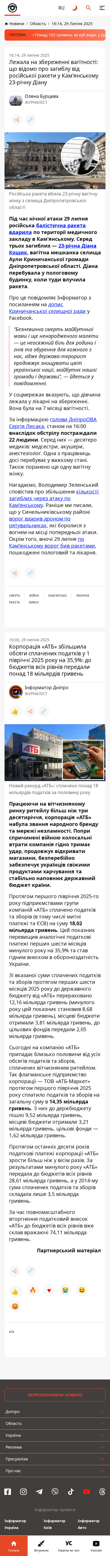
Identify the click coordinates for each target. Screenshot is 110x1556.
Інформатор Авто (89, 1524)
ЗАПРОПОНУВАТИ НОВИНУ (55, 1395)
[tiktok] (70, 1491)
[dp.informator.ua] (12, 8)
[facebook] (7, 1491)
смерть (14, 596)
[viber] (55, 1491)
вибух (34, 602)
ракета (14, 602)
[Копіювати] (30, 119)
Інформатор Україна (15, 1524)
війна (34, 596)
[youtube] (86, 1491)
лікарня (82, 596)
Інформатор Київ (54, 1524)
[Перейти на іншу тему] (75, 8)
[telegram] (39, 1491)
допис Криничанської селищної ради (47, 307)
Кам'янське (57, 596)
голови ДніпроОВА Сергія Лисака (53, 422)
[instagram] (23, 1491)
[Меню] (102, 8)
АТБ (11, 1332)
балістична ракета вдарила (47, 228)
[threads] (102, 1491)
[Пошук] (88, 8)
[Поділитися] (17, 119)
